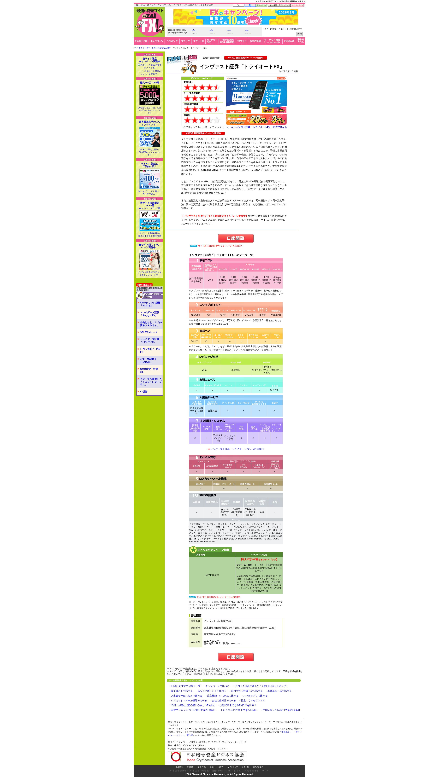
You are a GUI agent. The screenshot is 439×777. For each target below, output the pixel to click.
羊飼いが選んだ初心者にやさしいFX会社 (193, 705)
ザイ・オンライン (235, 771)
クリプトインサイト (252, 771)
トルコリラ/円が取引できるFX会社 (239, 710)
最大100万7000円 (149, 82)
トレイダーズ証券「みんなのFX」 (149, 314)
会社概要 (190, 767)
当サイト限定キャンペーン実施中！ (150, 246)
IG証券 (143, 391)
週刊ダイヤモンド (219, 771)
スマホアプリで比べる (255, 695)
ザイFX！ (266, 771)
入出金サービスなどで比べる (186, 695)
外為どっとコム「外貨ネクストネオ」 (151, 324)
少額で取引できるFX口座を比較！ (238, 705)
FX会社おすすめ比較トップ (185, 686)
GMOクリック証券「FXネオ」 (150, 304)
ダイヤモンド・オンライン (199, 771)
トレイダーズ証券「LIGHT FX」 (149, 340)
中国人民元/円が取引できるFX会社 (281, 710)
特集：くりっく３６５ (253, 700)
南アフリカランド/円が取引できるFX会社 (193, 710)
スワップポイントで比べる (212, 690)
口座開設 (236, 238)
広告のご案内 (258, 767)
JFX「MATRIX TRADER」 (148, 360)
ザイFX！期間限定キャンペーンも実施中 (220, 245)
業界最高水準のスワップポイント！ (150, 123)
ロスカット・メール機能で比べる (189, 700)
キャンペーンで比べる (217, 686)
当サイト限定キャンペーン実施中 (150, 60)
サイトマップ (233, 767)
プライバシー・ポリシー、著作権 (210, 767)
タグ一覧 (245, 767)
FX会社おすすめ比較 (160, 48)
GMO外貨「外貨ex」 (149, 370)
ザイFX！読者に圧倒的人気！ (149, 165)
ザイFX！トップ (141, 48)
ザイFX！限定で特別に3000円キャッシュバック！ (149, 152)
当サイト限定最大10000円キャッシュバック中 (150, 205)
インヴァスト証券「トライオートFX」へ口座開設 (237, 449)
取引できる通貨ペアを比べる (247, 690)
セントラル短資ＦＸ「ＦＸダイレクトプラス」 (151, 381)
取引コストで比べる (182, 690)
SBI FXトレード (148, 332)
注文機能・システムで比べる (222, 695)
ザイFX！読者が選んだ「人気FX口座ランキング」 (261, 686)
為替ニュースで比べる (280, 690)
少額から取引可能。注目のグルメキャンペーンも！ (149, 110)
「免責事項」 (285, 732)
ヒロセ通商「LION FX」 (150, 350)
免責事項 (179, 767)
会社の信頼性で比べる (224, 700)
